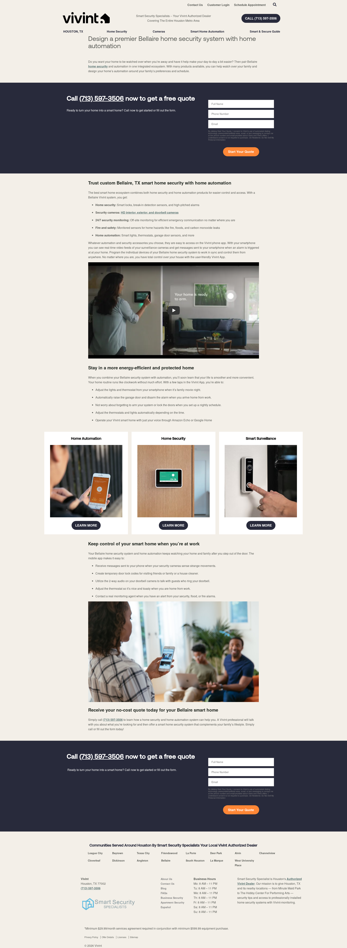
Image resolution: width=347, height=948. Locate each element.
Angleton (142, 860)
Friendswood (169, 853)
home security (98, 66)
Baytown (117, 853)
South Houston (195, 860)
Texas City (143, 853)
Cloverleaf (94, 860)
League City (95, 853)
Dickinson (118, 860)
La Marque (216, 860)
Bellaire (165, 860)
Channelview (267, 853)
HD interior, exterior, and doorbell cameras (150, 212)
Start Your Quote (241, 151)
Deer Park (216, 853)
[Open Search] (275, 4)
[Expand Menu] (129, 31)
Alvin (238, 853)
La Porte (191, 853)
